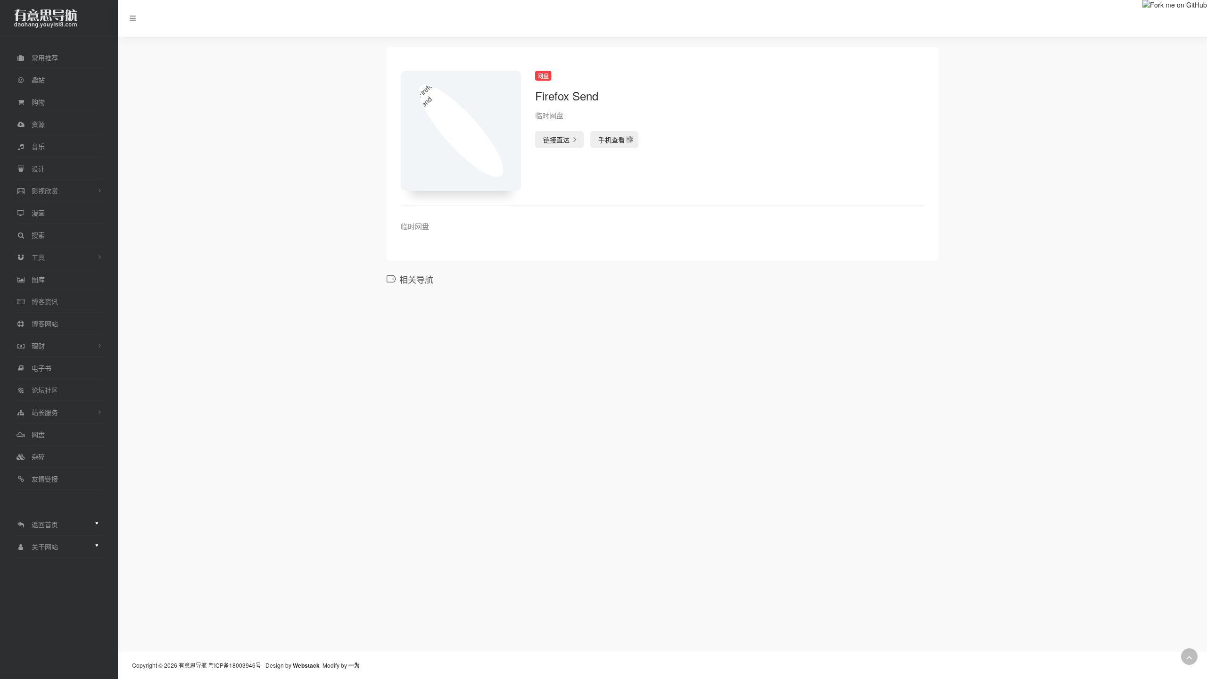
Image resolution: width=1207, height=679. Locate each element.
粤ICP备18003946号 (234, 665)
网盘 (543, 76)
